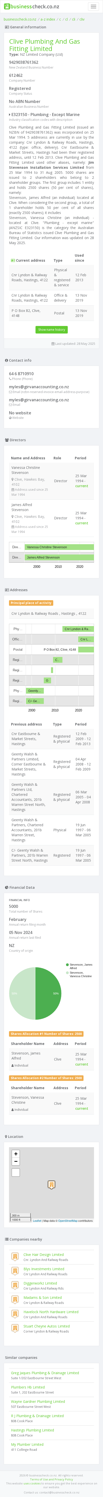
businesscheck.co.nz (20, 19)
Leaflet (37, 1220)
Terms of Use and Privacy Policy (51, 1479)
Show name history (51, 329)
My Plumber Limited (27, 1444)
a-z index (47, 19)
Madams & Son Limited (43, 1297)
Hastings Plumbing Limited (32, 1430)
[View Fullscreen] (16, 1172)
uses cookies (32, 1483)
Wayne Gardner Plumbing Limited (38, 1401)
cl (66, 19)
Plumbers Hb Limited (28, 1387)
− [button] (16, 1161)
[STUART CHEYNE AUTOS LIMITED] (52, 1185)
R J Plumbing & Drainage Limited (37, 1415)
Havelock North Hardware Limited (51, 1311)
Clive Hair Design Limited (44, 1254)
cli (73, 19)
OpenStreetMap (68, 1220)
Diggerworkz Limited (40, 1283)
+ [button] (16, 1154)
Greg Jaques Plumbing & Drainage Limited (45, 1372)
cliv (82, 19)
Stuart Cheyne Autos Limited (47, 1326)
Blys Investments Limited (44, 1268)
